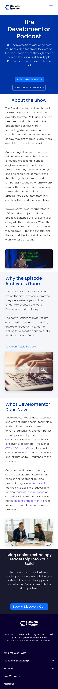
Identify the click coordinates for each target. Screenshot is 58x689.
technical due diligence (30, 492)
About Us (9, 684)
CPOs (16, 448)
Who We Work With (15, 653)
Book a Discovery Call (29, 79)
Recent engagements (28, 501)
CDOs (29, 448)
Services (8, 668)
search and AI (37, 483)
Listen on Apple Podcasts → (23, 346)
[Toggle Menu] (50, 7)
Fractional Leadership (16, 660)
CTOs (8, 448)
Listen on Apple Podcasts (29, 87)
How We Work (12, 676)
